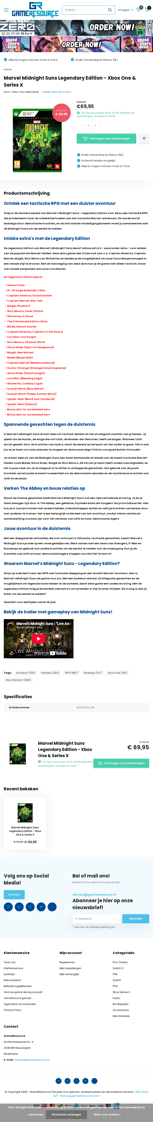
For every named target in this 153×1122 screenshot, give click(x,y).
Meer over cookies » (107, 1114)
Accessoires (121, 1010)
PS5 (115, 974)
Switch (117, 980)
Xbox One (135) (117, 673)
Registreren (67, 962)
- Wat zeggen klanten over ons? (76, 1096)
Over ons (10, 962)
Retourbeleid (12, 980)
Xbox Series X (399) (18, 680)
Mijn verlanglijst (69, 974)
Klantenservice (13, 968)
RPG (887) (71, 673)
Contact (14, 894)
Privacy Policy (12, 1010)
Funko (116, 998)
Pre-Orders (120, 962)
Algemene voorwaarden (20, 1004)
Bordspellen (120, 1004)
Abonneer (135, 919)
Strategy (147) (93, 673)
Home (8, 69)
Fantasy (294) (50, 673)
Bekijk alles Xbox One (57, 92)
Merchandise (121, 1016)
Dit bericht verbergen (66, 1114)
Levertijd (9, 974)
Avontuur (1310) (25, 673)
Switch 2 (118, 968)
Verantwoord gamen (17, 998)
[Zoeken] (110, 10)
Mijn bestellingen (70, 968)
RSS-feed (142, 1092)
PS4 (115, 986)
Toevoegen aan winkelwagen (109, 138)
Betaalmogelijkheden (18, 986)
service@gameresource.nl (94, 894)
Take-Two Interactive (25, 92)
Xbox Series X (121, 992)
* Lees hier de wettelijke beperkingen (94, 927)
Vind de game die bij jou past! (23, 992)
